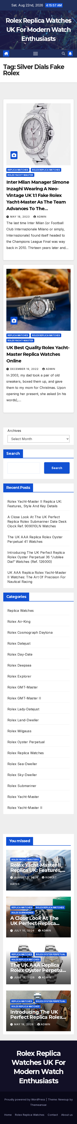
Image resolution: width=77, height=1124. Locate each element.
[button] (63, 53)
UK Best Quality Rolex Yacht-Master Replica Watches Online (37, 354)
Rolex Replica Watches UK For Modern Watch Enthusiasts (38, 30)
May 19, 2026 (24, 1024)
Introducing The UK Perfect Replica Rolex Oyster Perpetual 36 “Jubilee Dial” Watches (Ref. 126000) (36, 557)
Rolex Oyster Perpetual (26, 742)
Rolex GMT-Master (22, 687)
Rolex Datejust (18, 643)
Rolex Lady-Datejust (23, 709)
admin (41, 216)
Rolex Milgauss (19, 731)
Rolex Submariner (21, 786)
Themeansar (38, 1104)
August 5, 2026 (26, 877)
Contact (53, 1114)
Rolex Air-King (18, 621)
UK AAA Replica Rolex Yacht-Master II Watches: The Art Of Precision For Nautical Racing (37, 577)
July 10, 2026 (24, 930)
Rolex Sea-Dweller (22, 764)
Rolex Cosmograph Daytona (30, 632)
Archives (14, 431)
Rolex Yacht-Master (20, 175)
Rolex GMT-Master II (24, 698)
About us (67, 1114)
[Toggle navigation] (35, 53)
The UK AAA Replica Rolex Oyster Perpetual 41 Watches (38, 970)
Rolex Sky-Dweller (22, 775)
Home (8, 1114)
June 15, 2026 (25, 977)
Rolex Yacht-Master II (24, 808)
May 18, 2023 (20, 216)
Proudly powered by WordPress (25, 1099)
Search (13, 453)
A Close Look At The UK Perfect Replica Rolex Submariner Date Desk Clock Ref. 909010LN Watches (37, 521)
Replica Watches (18, 170)
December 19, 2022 (24, 368)
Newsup (63, 1099)
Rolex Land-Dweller (23, 720)
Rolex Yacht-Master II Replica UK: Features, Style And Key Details (35, 870)
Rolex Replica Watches (46, 170)
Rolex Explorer (19, 676)
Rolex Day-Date (19, 654)
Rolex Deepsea (19, 665)
